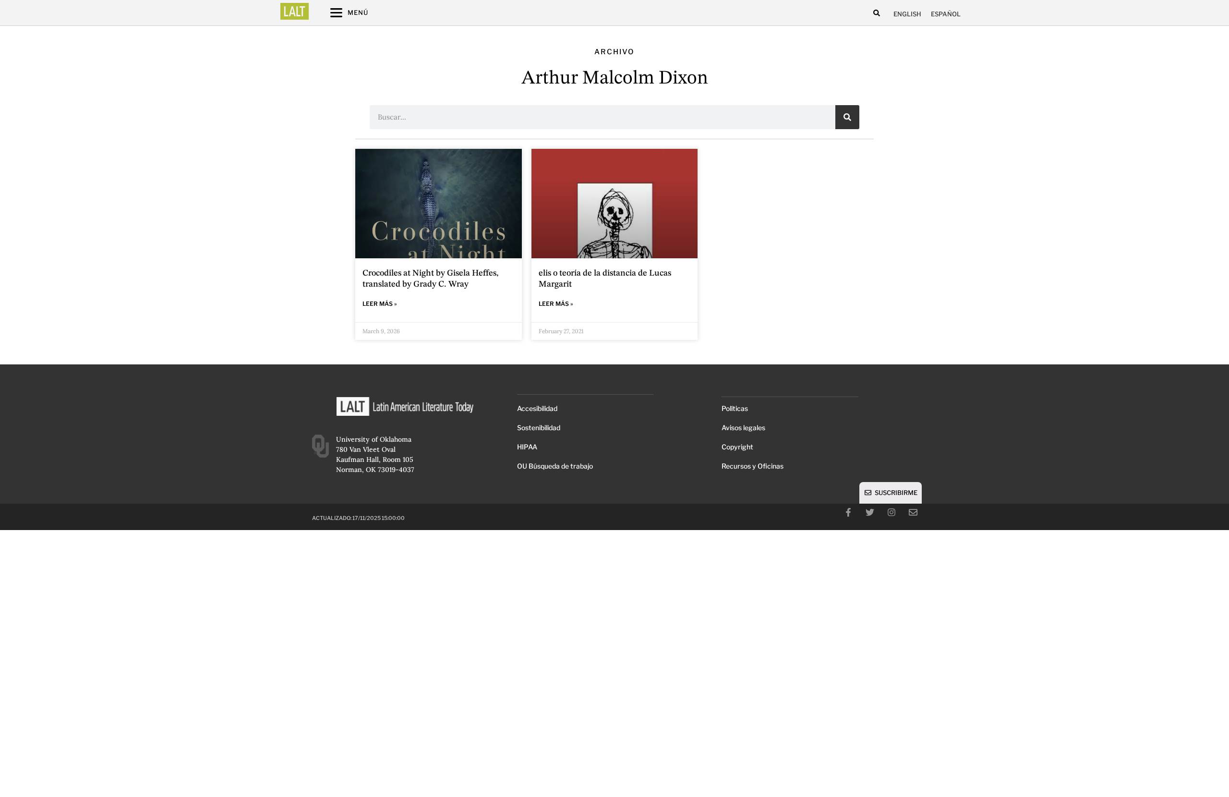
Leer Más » (379, 303)
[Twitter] (870, 512)
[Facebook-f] (848, 512)
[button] (876, 13)
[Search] (847, 117)
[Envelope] (913, 512)
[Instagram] (891, 512)
